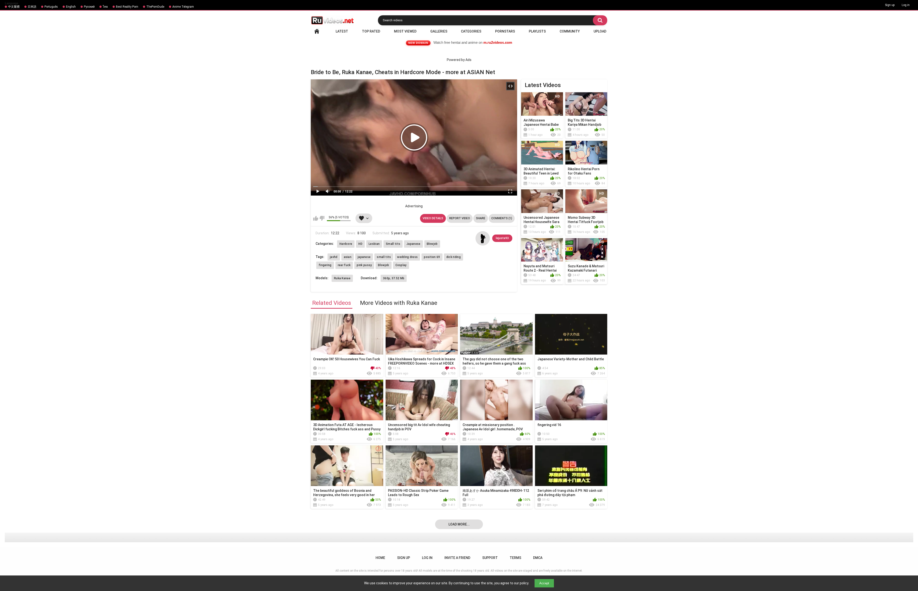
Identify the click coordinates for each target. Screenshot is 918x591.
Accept (544, 583)
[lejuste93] (482, 238)
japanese (364, 257)
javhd (334, 257)
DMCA (537, 558)
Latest (342, 31)
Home (317, 31)
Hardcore (345, 244)
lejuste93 (502, 238)
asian (348, 257)
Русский (89, 6)
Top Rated (371, 31)
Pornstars (505, 31)
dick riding (453, 257)
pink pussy (364, 265)
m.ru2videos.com (497, 42)
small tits (384, 257)
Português (51, 6)
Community (570, 31)
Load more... (459, 524)
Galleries (438, 31)
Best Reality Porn (127, 6)
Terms (515, 558)
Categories (471, 31)
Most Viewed (405, 31)
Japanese (413, 244)
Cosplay (401, 265)
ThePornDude (155, 6)
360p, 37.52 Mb (393, 278)
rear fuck (344, 265)
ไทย (105, 6)
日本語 (32, 6)
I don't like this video (321, 218)
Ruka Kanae (342, 278)
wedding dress (407, 257)
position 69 (432, 257)
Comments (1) (501, 218)
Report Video (459, 218)
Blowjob (432, 244)
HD (360, 244)
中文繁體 (14, 6)
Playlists (537, 31)
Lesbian (374, 244)
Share (480, 218)
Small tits (393, 244)
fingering (325, 265)
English (71, 6)
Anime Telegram (183, 6)
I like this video (315, 218)
